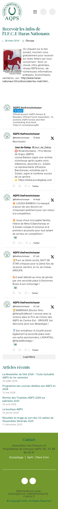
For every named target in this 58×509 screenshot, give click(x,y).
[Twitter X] (24, 481)
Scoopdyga (16, 457)
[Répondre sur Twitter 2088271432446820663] (15, 243)
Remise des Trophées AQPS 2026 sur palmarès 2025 (23, 399)
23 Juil (36, 306)
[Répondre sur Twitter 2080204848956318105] (15, 350)
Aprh (30, 457)
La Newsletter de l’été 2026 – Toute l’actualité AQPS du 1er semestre (28, 376)
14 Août (36, 199)
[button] (35, 12)
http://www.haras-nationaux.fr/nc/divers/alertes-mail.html (25, 79)
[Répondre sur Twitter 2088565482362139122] (15, 186)
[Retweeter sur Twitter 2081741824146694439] (21, 293)
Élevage (30, 40)
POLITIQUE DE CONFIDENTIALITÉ (28, 494)
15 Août (36, 137)
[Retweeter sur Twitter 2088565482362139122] (21, 186)
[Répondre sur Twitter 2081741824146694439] (15, 293)
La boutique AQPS (12, 409)
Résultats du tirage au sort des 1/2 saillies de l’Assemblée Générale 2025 (27, 419)
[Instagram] (32, 481)
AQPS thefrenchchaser (26, 133)
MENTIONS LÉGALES (28, 491)
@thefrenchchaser (21, 137)
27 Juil (36, 256)
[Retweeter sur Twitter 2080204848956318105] (21, 350)
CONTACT (29, 496)
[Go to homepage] (12, 11)
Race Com (42, 457)
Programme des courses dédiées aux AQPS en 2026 (29, 387)
